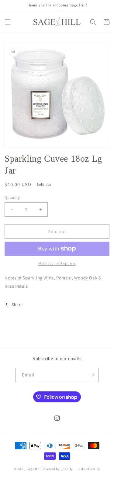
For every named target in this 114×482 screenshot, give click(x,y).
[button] (7, 22)
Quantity (12, 197)
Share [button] (17, 304)
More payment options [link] (57, 263)
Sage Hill (33, 469)
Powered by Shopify (57, 469)
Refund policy (89, 469)
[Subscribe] (91, 375)
